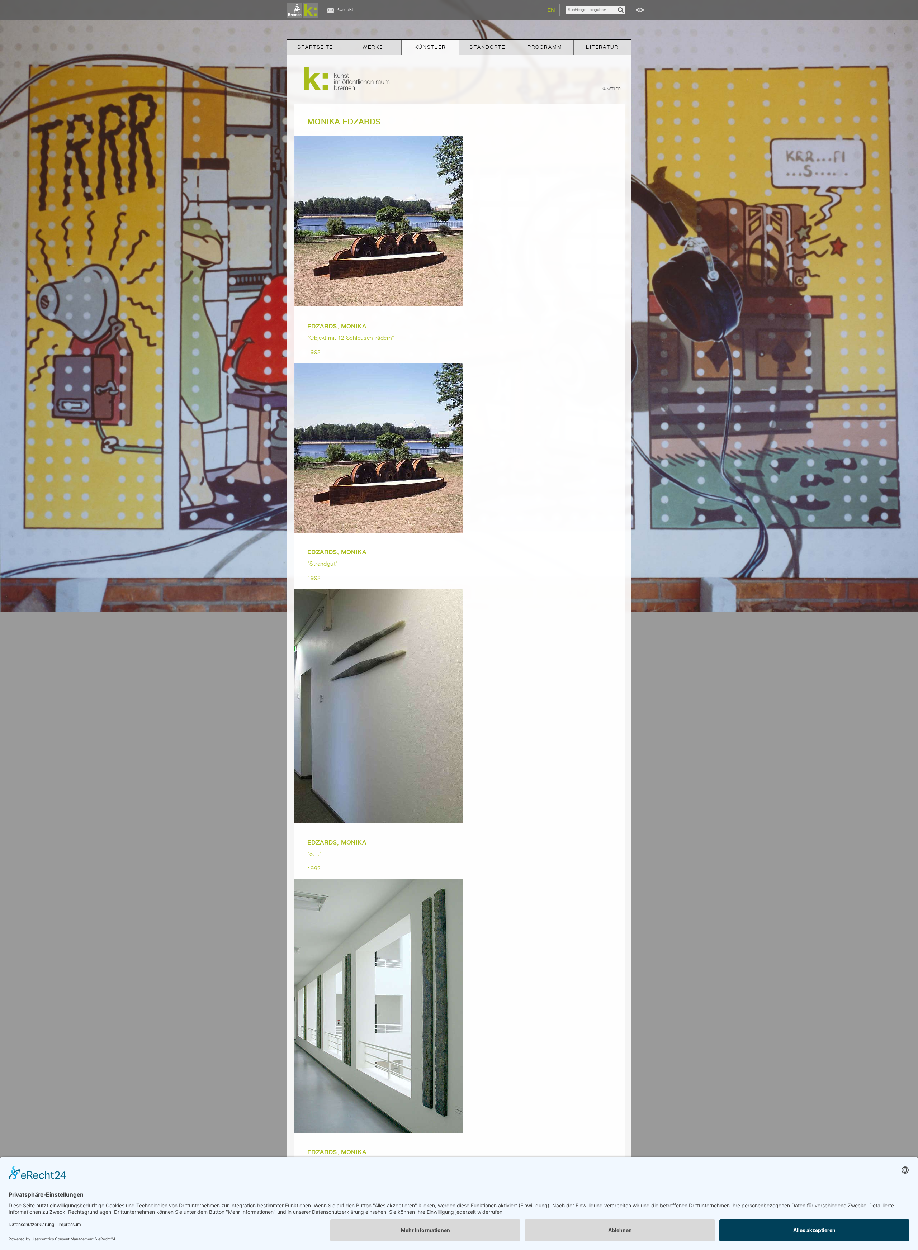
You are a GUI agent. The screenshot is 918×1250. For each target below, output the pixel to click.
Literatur (602, 47)
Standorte (487, 47)
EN (551, 10)
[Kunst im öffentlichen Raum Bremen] (304, 10)
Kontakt (344, 9)
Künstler (430, 47)
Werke (373, 47)
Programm (544, 47)
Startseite (315, 47)
